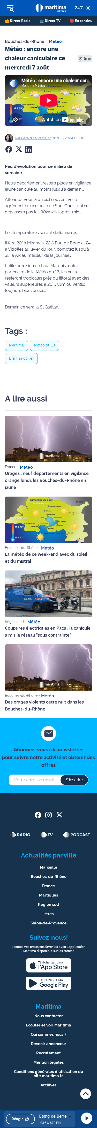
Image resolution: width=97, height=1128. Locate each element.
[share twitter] (59, 815)
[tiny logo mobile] (50, 8)
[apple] (48, 965)
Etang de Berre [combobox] (53, 1116)
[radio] (20, 835)
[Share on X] (19, 149)
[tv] (47, 835)
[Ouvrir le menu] (17, 8)
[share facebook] (38, 815)
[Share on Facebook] (9, 149)
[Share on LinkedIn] (28, 149)
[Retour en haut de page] (85, 1093)
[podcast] (76, 835)
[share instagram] (48, 815)
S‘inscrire (74, 779)
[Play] (86, 1118)
